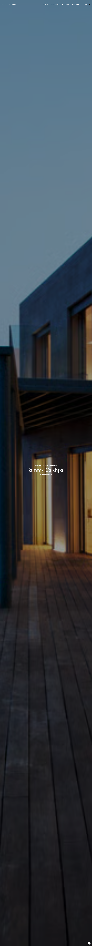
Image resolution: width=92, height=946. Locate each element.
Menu (86, 4)
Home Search (55, 4)
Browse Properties (46, 480)
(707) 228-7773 (76, 4)
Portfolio (45, 4)
